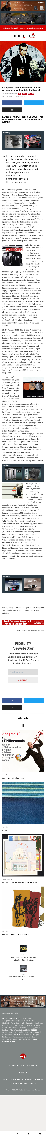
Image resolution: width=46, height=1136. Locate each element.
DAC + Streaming (27, 1023)
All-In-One (15, 1023)
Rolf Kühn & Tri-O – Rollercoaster (15, 934)
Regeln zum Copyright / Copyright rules (30, 630)
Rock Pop (31, 94)
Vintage (21, 1025)
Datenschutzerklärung (18, 1083)
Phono (34, 1021)
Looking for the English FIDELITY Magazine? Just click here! (23, 28)
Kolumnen (23, 1028)
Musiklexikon (7, 1035)
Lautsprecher (27, 1018)
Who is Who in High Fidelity (20, 1030)
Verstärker (26, 1021)
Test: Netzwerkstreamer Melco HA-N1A (23, 976)
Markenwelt (6, 1037)
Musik (24, 94)
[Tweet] (34, 102)
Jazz (19, 94)
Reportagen (38, 1025)
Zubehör (14, 1025)
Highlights (19, 1035)
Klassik (4, 1032)
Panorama (6, 1028)
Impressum (39, 1079)
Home (4, 1018)
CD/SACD (5, 1023)
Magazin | (27, 1039)
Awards (27, 1037)
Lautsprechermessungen (11, 1021)
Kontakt (33, 1083)
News (11, 1018)
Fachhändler (16, 1039)
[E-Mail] (12, 109)
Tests (17, 1018)
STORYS (29, 1025)
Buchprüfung (35, 1032)
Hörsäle (25, 1032)
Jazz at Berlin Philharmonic (13, 778)
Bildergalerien (18, 1037)
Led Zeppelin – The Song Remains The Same (19, 882)
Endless (5, 830)
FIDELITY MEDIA (27, 1079)
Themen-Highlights (32, 1035)
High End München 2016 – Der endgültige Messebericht (23, 957)
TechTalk (14, 1028)
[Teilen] (12, 102)
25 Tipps (32, 1028)
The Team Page (15, 1079)
